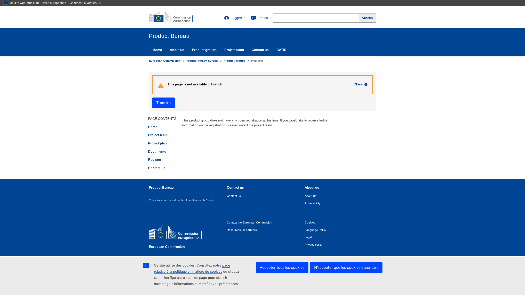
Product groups (204, 50)
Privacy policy (313, 244)
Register (154, 159)
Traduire (163, 103)
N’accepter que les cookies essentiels (346, 267)
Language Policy (315, 229)
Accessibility (312, 203)
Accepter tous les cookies (282, 267)
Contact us (260, 50)
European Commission (165, 60)
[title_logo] (174, 17)
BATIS (281, 50)
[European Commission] (178, 233)
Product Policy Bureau (202, 60)
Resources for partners (242, 229)
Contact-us (156, 168)
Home (157, 50)
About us (177, 50)
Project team (234, 50)
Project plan (157, 143)
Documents (157, 151)
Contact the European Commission (249, 222)
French (260, 18)
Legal (308, 237)
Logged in (238, 18)
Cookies (310, 222)
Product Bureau (161, 187)
